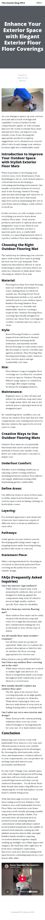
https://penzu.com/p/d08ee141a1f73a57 (21, 659)
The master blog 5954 (13, 2)
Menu (39, 3)
